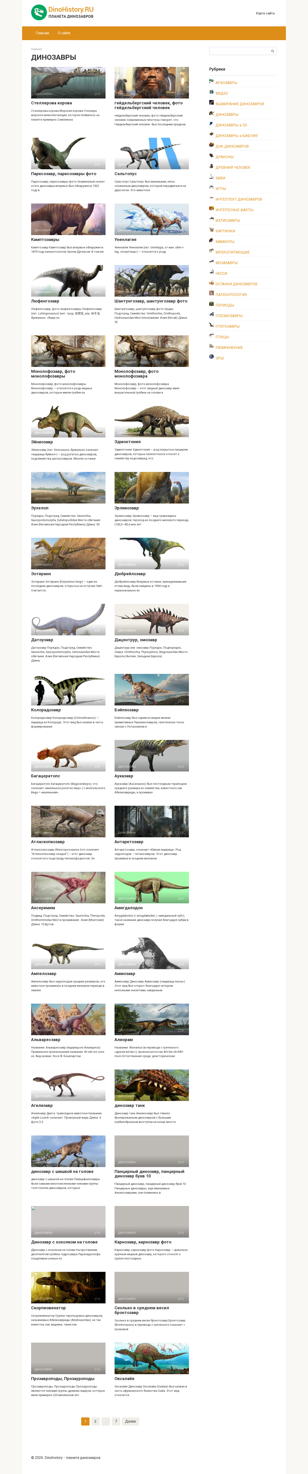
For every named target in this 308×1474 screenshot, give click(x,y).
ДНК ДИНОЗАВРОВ (232, 146)
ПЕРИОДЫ (225, 305)
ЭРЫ (220, 358)
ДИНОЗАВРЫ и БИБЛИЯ (237, 136)
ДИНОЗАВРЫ (227, 114)
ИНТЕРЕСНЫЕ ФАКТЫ (234, 210)
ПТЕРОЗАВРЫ (228, 326)
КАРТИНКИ (225, 231)
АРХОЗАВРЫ (226, 83)
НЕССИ (221, 273)
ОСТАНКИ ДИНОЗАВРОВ (236, 284)
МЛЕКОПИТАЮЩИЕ (233, 252)
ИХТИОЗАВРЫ (228, 220)
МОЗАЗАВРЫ (227, 263)
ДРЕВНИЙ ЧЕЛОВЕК (233, 167)
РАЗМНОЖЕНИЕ (229, 348)
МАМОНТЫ (225, 242)
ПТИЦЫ (222, 337)
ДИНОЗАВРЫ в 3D (231, 125)
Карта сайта (265, 13)
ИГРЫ (221, 189)
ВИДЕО (222, 93)
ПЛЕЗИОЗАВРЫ (229, 316)
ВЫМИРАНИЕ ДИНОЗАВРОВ (240, 104)
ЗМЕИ (220, 178)
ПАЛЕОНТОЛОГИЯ (231, 295)
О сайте (64, 33)
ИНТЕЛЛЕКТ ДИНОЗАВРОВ (239, 199)
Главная (42, 33)
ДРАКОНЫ (225, 157)
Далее (130, 1421)
